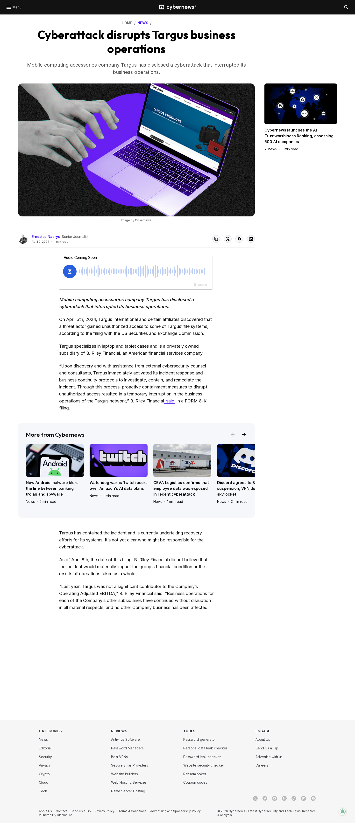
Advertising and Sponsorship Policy (175, 811)
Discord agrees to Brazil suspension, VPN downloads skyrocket (244, 488)
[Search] (346, 7)
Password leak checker (202, 757)
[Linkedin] (284, 798)
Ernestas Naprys (46, 237)
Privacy (45, 765)
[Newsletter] (313, 798)
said (169, 400)
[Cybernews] (177, 7)
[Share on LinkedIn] (251, 239)
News (30, 501)
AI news (270, 149)
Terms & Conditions (132, 811)
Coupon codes (195, 782)
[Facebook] (265, 798)
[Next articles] (244, 434)
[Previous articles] (232, 434)
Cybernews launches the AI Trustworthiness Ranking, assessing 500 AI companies (299, 136)
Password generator (199, 739)
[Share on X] (228, 239)
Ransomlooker (194, 774)
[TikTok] (294, 798)
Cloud (43, 782)
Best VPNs (119, 757)
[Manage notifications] (343, 811)
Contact (61, 811)
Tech (43, 791)
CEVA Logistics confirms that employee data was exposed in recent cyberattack (181, 488)
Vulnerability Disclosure (55, 815)
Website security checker (203, 765)
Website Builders (124, 774)
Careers (262, 765)
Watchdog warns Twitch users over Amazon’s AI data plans (119, 485)
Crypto (44, 774)
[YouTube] (274, 798)
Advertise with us (269, 757)
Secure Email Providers (129, 765)
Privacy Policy (104, 811)
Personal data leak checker (205, 748)
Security (45, 757)
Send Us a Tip (267, 748)
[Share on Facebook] (239, 239)
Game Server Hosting (128, 791)
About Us (263, 739)
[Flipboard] (303, 798)
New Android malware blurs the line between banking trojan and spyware (52, 488)
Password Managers (127, 748)
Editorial (45, 748)
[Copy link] (216, 239)
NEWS (142, 23)
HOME (127, 23)
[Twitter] (255, 798)
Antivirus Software (125, 739)
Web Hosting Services (129, 782)
